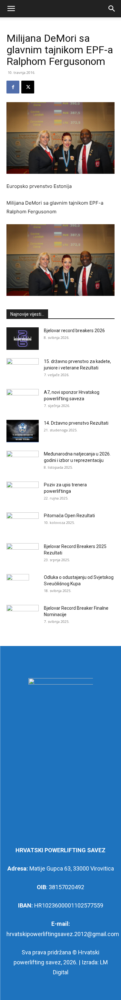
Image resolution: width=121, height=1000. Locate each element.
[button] (11, 8)
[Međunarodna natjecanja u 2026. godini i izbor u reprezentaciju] (22, 462)
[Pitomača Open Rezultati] (22, 523)
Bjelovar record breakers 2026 (74, 330)
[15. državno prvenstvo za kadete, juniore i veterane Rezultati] (22, 369)
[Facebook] (12, 87)
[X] (27, 87)
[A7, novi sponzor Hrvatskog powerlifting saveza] (22, 400)
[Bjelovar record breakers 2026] (22, 338)
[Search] (112, 8)
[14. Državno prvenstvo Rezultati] (22, 431)
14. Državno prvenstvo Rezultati (76, 423)
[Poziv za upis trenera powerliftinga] (22, 493)
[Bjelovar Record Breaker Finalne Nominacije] (22, 616)
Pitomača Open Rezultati (69, 515)
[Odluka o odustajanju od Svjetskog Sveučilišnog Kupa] (17, 585)
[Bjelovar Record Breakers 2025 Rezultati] (22, 554)
